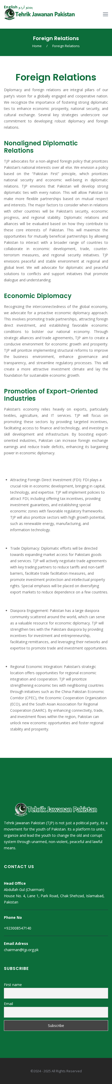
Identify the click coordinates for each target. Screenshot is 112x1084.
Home (37, 46)
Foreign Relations (56, 38)
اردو (21, 6)
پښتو (29, 6)
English (10, 6)
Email (8, 1003)
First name (13, 984)
